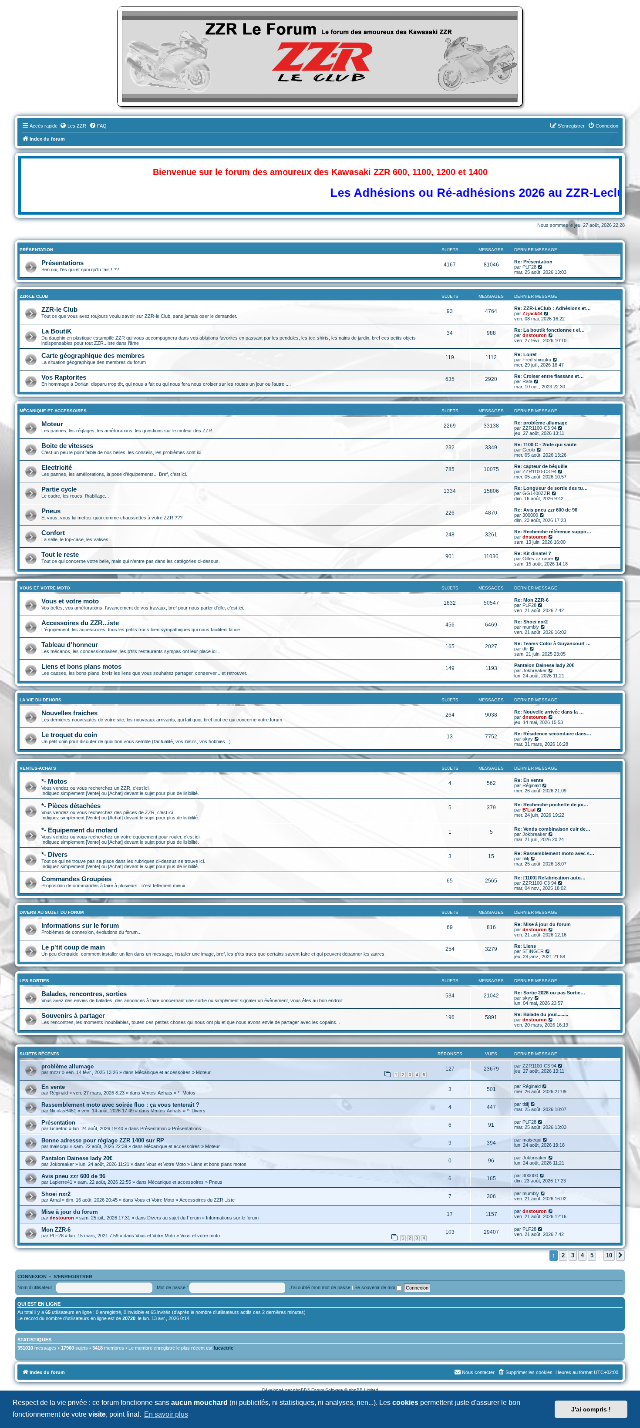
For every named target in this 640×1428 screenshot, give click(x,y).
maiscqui (59, 1146)
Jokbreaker (534, 670)
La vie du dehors (40, 699)
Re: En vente (528, 780)
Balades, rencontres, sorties (84, 993)
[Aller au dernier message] (560, 1065)
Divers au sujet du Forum (52, 912)
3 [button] (572, 1255)
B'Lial (529, 809)
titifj (525, 858)
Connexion (32, 1276)
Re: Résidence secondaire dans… (552, 733)
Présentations (62, 262)
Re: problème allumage (540, 422)
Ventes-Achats (38, 768)
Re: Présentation (533, 261)
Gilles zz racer (537, 558)
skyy (527, 738)
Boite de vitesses (67, 445)
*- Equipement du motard (79, 830)
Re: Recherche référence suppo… (552, 531)
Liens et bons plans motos (81, 666)
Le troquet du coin (69, 734)
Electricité (56, 467)
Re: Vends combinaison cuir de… (552, 829)
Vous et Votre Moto (45, 588)
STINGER (533, 951)
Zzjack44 (532, 313)
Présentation (36, 249)
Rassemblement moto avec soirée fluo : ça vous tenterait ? (120, 1104)
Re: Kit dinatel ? (532, 553)
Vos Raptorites (63, 377)
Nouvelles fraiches (69, 713)
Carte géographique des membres (93, 355)
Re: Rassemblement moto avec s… (554, 853)
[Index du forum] (320, 56)
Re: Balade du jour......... (541, 1014)
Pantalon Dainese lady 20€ (544, 665)
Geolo (528, 449)
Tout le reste (60, 554)
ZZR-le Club (34, 296)
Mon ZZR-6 (56, 1229)
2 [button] (563, 1255)
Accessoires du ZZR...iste (80, 622)
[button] (620, 1255)
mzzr (55, 1072)
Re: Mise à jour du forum (542, 924)
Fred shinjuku (536, 359)
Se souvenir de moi (375, 1287)
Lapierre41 (61, 1182)
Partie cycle (59, 489)
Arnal (55, 1199)
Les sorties (34, 980)
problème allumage (67, 1066)
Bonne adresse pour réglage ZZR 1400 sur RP (102, 1140)
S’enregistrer (73, 1276)
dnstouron (534, 335)
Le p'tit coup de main (73, 947)
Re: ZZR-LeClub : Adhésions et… (552, 308)
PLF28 (529, 266)
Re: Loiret (525, 354)
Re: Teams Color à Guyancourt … (552, 643)
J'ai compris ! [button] (591, 1409)
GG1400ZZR (536, 493)
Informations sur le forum (80, 925)
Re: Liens (525, 946)
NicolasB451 (63, 1110)
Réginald (531, 785)
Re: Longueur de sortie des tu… (551, 488)
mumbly (530, 627)
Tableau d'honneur (69, 644)
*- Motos (54, 781)
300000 (530, 515)
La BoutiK (56, 331)
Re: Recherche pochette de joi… (551, 804)
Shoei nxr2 (56, 1194)
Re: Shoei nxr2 (531, 621)
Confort (53, 532)
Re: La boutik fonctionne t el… (549, 330)
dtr (525, 648)
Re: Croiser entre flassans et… (549, 376)
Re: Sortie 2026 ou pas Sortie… (549, 992)
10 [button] (609, 1255)
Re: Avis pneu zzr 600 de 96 (545, 509)
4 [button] (582, 1255)
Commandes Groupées (76, 878)
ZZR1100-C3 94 (539, 428)
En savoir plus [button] (166, 1414)
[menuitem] (73, 126)
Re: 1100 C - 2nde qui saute (545, 444)
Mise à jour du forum (69, 1212)
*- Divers (54, 854)
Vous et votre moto (70, 601)
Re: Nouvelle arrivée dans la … (549, 711)
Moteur (52, 424)
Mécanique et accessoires (53, 410)
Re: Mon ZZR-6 (531, 600)
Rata (527, 381)
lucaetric (58, 1128)
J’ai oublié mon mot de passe (320, 1287)
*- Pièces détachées (71, 805)
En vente (53, 1087)
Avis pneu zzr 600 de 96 (73, 1176)
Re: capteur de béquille (540, 466)
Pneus (51, 511)
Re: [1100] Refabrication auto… (550, 877)
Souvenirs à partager (73, 1015)
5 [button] (591, 1255)
